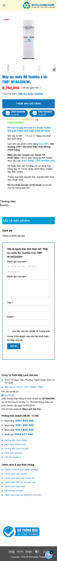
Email (10, 317)
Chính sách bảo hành (15, 486)
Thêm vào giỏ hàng (28, 103)
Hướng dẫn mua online (16, 440)
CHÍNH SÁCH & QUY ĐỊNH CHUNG (21, 469)
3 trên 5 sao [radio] (21, 266)
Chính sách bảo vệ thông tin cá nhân (23, 495)
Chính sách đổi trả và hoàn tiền (20, 482)
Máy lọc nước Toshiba (30, 93)
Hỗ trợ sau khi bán (14, 490)
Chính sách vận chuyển (16, 474)
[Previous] (7, 39)
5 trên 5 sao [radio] (12, 272)
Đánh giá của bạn (17, 261)
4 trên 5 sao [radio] (31, 266)
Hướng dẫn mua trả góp (16, 448)
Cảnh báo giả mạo (14, 453)
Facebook (9, 395)
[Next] (50, 39)
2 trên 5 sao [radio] (13, 266)
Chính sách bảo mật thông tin (19, 478)
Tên (10, 302)
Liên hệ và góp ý (13, 457)
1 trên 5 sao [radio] (8, 266)
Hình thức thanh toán (15, 444)
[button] (4, 5)
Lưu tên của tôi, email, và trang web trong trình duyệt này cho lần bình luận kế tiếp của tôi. (28, 336)
